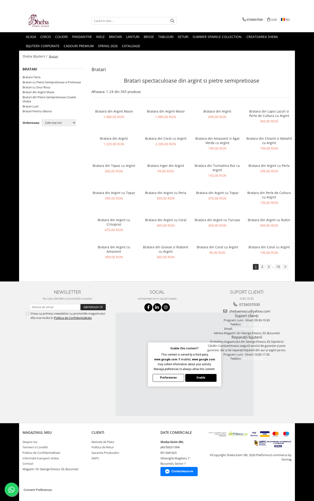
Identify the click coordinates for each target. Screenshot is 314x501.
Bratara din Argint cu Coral (165, 220)
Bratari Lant (31, 106)
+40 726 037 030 (252, 324)
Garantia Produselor (105, 453)
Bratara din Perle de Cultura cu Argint (269, 195)
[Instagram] (166, 307)
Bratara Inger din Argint (165, 165)
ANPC (95, 458)
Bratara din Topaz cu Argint (114, 165)
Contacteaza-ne (182, 471)
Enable (201, 377)
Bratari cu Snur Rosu (36, 87)
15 (278, 266)
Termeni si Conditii (35, 447)
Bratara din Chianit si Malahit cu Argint (269, 140)
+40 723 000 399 (252, 358)
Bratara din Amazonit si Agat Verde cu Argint (217, 140)
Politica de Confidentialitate (73, 318)
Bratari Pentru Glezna (37, 111)
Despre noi (30, 442)
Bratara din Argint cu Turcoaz (217, 220)
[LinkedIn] (157, 307)
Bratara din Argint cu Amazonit (114, 249)
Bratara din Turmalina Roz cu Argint (217, 167)
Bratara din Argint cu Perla (269, 165)
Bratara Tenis (31, 77)
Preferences (168, 377)
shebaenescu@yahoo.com (249, 311)
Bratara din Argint (217, 111)
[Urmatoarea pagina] (285, 267)
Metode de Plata (102, 442)
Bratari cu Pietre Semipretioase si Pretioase (52, 82)
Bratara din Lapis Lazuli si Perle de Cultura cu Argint (269, 113)
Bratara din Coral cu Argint (165, 138)
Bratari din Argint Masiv (38, 92)
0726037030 (249, 304)
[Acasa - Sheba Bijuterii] (46, 21)
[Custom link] (272, 443)
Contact (28, 463)
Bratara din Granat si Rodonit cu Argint (165, 249)
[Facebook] (148, 307)
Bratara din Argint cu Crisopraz (114, 222)
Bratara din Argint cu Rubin (269, 220)
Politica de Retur (102, 447)
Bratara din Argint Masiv (114, 111)
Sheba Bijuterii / (35, 56)
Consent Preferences (38, 490)
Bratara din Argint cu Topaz (114, 193)
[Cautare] (172, 21)
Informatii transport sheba (41, 458)
